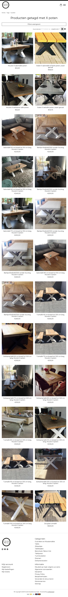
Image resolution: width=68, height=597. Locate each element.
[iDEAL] (31, 594)
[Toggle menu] (64, 5)
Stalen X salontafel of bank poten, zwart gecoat (50, 66)
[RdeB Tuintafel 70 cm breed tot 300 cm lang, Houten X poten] (50, 339)
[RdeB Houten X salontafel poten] (17, 48)
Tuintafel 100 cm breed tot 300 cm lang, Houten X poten (17, 524)
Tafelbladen (39, 549)
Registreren (6, 567)
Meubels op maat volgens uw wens (47, 567)
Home (3, 12)
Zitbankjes (38, 546)
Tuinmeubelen (40, 556)
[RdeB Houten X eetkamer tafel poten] (17, 90)
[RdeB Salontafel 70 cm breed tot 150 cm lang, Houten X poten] (17, 213)
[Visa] (33, 594)
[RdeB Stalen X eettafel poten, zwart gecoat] (50, 90)
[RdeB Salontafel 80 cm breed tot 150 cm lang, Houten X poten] (50, 255)
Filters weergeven (34, 24)
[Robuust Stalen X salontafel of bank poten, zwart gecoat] (50, 48)
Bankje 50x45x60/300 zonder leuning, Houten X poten (50, 190)
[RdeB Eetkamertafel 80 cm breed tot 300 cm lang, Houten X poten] (50, 380)
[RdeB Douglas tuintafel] (50, 506)
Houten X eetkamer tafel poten (17, 107)
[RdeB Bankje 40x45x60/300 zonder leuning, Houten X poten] (50, 130)
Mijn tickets (6, 572)
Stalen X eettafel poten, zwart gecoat (50, 107)
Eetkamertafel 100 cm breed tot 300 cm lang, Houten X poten (50, 482)
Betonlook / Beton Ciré (43, 551)
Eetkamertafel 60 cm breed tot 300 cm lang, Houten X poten (17, 357)
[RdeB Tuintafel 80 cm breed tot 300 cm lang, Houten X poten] (17, 422)
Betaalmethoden (41, 576)
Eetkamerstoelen (41, 561)
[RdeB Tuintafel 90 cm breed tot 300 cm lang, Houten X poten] (17, 464)
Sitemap (38, 584)
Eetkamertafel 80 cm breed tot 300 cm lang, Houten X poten (50, 399)
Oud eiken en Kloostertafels (45, 541)
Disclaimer (38, 572)
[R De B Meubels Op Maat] (6, 5)
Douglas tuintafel (50, 523)
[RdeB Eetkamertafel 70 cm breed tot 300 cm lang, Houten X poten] (17, 380)
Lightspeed (50, 591)
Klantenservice (40, 581)
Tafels (37, 544)
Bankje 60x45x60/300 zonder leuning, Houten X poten (17, 273)
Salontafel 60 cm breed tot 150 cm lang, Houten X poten (17, 190)
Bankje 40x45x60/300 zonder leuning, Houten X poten (50, 148)
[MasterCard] (39, 594)
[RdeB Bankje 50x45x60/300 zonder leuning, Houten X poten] (50, 171)
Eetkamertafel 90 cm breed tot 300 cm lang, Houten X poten (50, 441)
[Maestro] (36, 594)
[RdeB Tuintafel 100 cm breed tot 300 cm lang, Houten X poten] (17, 506)
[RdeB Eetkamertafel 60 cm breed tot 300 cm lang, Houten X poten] (17, 339)
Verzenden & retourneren (44, 579)
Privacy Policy (40, 574)
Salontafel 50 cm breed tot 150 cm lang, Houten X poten (17, 148)
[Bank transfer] (28, 594)
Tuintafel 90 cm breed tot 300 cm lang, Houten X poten (17, 482)
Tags (8, 12)
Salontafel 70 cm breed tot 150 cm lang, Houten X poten (17, 232)
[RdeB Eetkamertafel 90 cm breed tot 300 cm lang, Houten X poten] (50, 422)
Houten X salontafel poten (17, 66)
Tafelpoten (39, 553)
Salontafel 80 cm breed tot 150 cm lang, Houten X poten (50, 273)
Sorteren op (46, 29)
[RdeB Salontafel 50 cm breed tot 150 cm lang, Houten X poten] (17, 130)
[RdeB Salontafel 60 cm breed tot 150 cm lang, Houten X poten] (17, 171)
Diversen (38, 558)
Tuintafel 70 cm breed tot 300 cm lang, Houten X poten (50, 357)
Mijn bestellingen (8, 569)
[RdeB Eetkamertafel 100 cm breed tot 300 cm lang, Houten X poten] (50, 464)
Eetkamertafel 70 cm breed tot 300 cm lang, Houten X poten (17, 399)
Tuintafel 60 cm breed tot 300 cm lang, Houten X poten (51, 315)
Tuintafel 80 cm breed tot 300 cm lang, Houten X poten (17, 441)
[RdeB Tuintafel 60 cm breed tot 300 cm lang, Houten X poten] (50, 297)
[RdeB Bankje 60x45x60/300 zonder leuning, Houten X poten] (17, 255)
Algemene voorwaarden (43, 569)
